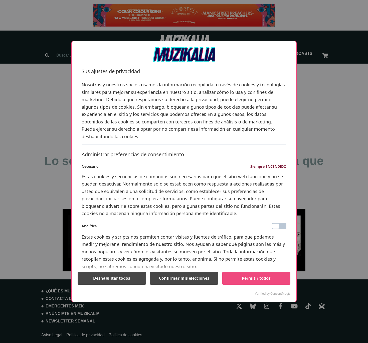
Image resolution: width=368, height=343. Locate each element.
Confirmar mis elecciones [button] (184, 278)
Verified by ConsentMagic (272, 293)
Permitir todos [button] (256, 278)
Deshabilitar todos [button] (111, 278)
